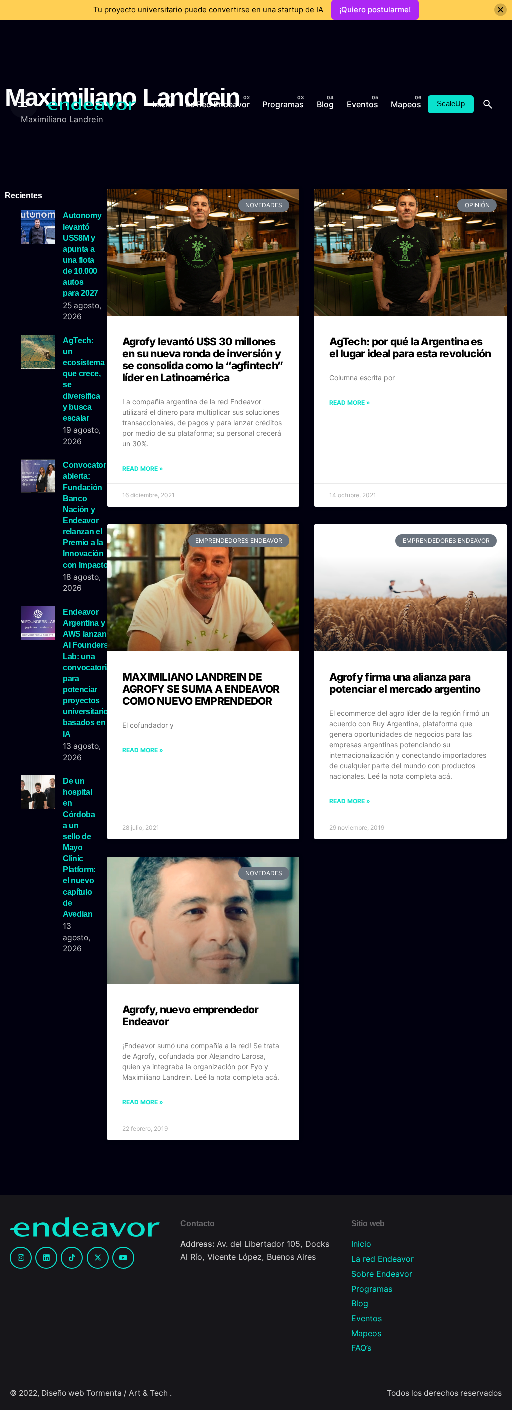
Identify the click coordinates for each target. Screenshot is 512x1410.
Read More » (143, 468)
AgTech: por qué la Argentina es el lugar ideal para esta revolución (410, 348)
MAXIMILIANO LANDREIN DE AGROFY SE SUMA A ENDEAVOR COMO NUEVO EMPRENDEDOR (201, 689)
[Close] (500, 10)
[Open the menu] (24, 104)
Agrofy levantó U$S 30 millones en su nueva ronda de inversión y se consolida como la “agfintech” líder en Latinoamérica (202, 360)
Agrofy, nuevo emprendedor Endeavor (190, 1016)
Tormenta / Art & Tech (128, 1393)
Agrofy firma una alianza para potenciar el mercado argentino (405, 683)
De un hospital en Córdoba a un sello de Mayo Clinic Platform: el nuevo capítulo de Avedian (79, 847)
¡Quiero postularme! (375, 9)
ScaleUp (451, 104)
